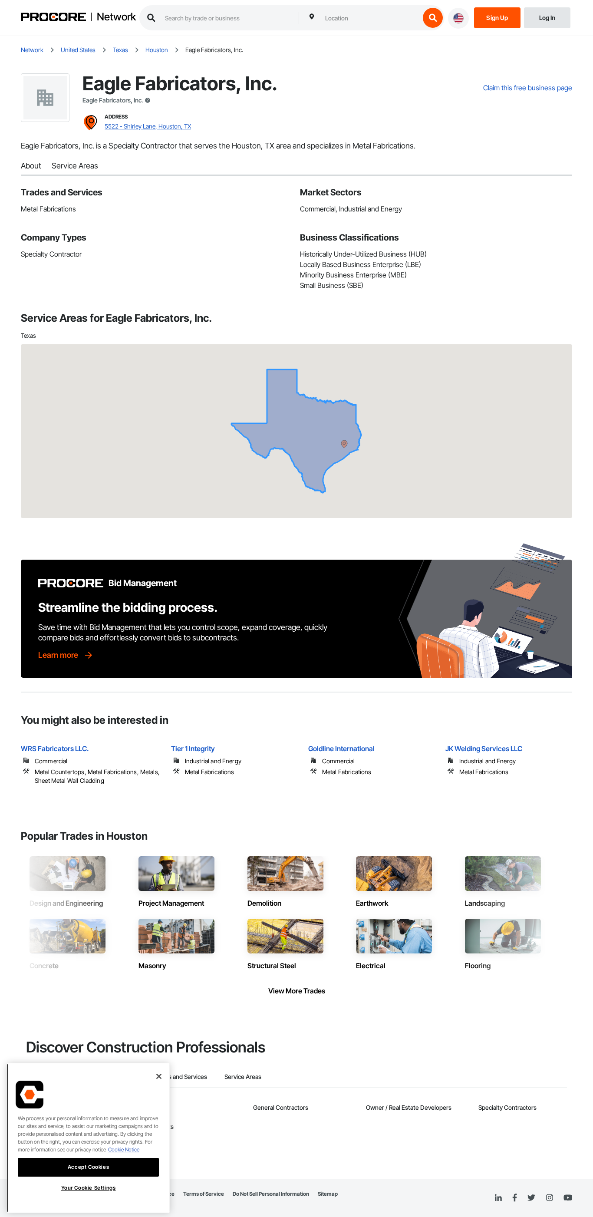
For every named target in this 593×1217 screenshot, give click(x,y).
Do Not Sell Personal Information (271, 1194)
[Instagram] (549, 1198)
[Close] (158, 1076)
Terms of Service (203, 1194)
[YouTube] (567, 1197)
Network (116, 17)
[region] (88, 1138)
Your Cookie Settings (88, 1187)
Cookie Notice (123, 1149)
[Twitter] (531, 1198)
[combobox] (370, 18)
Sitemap (328, 1194)
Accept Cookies (88, 1167)
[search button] (433, 18)
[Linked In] (498, 1198)
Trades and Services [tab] (180, 1076)
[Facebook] (514, 1198)
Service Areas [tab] (242, 1076)
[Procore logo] (53, 18)
